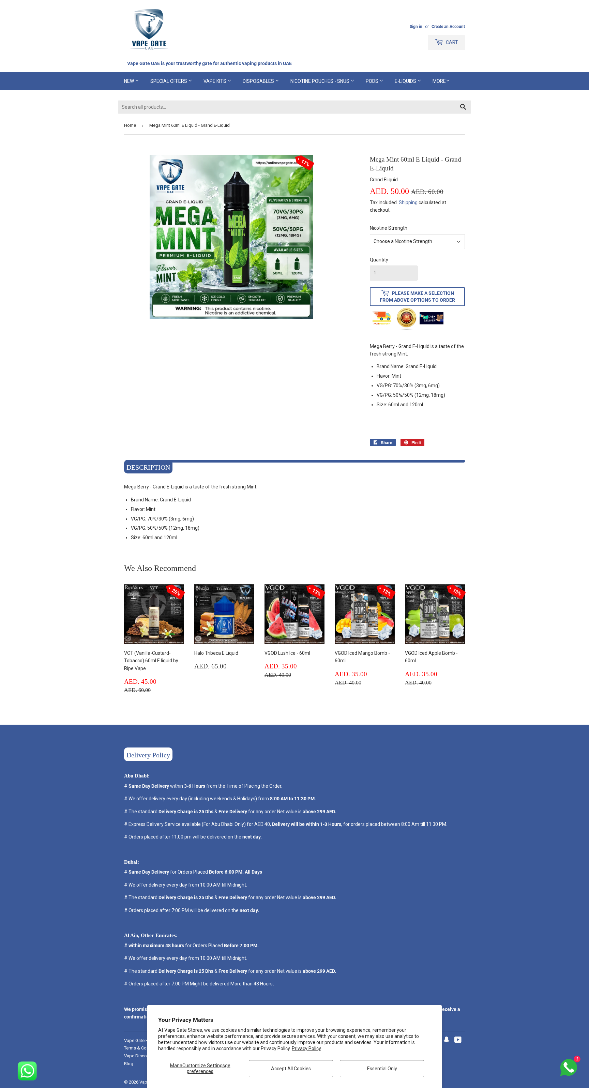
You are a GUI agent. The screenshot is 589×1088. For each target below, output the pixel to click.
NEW (129, 81)
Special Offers (169, 81)
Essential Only (382, 1068)
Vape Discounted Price (146, 1055)
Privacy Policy (306, 1048)
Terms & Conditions (143, 1048)
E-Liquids (406, 81)
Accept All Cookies (291, 1068)
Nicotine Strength (388, 228)
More (439, 81)
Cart (451, 42)
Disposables (259, 81)
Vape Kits (215, 81)
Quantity (379, 259)
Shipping (408, 202)
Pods (372, 81)
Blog (128, 1063)
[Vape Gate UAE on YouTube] (458, 1040)
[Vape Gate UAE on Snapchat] (446, 1040)
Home (130, 125)
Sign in (416, 26)
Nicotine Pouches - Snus (320, 81)
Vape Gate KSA (139, 1040)
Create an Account (448, 26)
